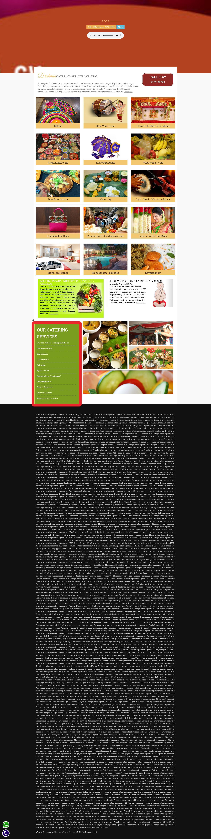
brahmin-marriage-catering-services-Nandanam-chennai (120, 557)
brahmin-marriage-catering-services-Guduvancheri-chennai (119, 472)
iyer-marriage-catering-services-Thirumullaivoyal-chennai (88, 805)
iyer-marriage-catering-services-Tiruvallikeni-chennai (119, 811)
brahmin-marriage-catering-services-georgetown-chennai (138, 464)
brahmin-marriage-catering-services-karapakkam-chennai (120, 491)
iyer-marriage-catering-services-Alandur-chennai (147, 680)
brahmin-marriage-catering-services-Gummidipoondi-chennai (88, 475)
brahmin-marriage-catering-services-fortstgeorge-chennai (85, 464)
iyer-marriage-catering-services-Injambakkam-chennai (128, 710)
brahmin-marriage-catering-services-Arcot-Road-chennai (139, 431)
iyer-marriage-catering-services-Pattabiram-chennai (97, 770)
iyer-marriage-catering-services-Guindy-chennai (129, 707)
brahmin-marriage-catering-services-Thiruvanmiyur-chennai (72, 658)
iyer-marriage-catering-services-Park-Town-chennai (136, 767)
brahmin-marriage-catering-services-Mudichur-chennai (123, 551)
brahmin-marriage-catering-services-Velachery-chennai (139, 671)
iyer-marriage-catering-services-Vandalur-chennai (58, 822)
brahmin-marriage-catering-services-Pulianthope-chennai (131, 620)
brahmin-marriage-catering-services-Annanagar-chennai (61, 428)
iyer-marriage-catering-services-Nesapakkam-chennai (70, 759)
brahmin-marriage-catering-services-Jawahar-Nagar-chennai (120, 486)
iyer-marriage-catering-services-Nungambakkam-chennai (80, 762)
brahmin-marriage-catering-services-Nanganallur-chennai (99, 559)
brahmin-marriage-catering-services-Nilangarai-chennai (104, 570)
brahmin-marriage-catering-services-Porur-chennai (116, 617)
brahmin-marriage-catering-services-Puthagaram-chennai (86, 625)
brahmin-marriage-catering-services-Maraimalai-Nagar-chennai (145, 535)
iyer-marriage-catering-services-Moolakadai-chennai (86, 748)
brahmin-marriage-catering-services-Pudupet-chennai (80, 620)
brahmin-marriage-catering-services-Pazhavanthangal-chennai (145, 598)
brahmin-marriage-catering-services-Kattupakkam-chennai (94, 494)
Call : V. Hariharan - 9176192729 (101, 27)
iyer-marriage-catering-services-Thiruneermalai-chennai (142, 805)
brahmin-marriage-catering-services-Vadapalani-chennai (147, 666)
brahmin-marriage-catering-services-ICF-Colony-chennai (109, 477)
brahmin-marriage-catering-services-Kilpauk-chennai (139, 499)
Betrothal (41, 365)
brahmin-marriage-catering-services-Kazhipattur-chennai (148, 494)
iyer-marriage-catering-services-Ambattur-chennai (69, 685)
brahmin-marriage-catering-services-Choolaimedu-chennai (137, 450)
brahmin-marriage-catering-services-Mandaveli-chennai (147, 529)
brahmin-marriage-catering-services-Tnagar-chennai (114, 663)
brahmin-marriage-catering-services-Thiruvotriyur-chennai (128, 658)
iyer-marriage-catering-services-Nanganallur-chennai (150, 754)
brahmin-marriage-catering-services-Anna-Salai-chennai (86, 431)
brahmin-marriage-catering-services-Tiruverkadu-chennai (62, 663)
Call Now (158, 79)
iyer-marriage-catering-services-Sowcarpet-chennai (58, 800)
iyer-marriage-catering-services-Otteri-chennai (130, 762)
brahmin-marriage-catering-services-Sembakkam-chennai (121, 641)
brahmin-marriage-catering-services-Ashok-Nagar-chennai (111, 434)
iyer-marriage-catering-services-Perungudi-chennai (88, 778)
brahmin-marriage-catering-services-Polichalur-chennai (61, 611)
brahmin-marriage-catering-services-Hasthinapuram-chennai (146, 475)
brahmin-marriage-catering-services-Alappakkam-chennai (97, 420)
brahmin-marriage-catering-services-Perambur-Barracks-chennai (124, 600)
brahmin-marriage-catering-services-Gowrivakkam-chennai (90, 469)
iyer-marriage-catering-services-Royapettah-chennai (70, 789)
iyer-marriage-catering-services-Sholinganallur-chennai (97, 797)
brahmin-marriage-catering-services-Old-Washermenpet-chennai (146, 578)
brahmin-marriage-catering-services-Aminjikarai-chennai (92, 425)
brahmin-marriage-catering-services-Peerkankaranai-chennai (63, 600)
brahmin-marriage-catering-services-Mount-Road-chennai (70, 551)
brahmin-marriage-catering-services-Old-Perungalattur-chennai (87, 578)
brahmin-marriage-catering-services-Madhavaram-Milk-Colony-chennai (115, 521)
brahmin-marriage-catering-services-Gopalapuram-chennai (112, 466)
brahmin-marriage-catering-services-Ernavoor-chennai (140, 458)
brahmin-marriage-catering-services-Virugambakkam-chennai (111, 674)
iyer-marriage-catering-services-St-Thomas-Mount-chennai (109, 800)
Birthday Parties (44, 381)
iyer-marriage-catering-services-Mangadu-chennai (67, 740)
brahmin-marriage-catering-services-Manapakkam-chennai (91, 529)
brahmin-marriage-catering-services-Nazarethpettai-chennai (63, 562)
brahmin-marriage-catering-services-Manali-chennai (114, 526)
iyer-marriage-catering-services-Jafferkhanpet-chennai (92, 712)
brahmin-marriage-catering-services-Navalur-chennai (150, 559)
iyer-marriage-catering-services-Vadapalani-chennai (136, 816)
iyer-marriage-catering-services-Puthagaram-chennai (99, 784)
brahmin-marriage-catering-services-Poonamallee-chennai (138, 614)
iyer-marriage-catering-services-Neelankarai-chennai (107, 756)
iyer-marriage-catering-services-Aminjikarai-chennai (119, 685)
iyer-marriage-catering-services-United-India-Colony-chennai (83, 816)
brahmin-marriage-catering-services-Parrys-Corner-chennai (136, 592)
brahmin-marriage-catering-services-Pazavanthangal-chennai (87, 598)
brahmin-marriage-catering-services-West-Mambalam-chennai (141, 677)
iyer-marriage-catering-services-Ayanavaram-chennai (129, 691)
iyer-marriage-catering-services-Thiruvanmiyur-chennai (107, 808)
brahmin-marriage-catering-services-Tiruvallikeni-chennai (96, 661)
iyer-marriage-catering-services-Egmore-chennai (57, 701)
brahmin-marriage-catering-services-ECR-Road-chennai (74, 455)
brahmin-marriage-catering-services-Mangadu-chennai (121, 532)
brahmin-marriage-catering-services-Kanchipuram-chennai (146, 488)
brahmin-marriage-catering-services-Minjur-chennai (112, 543)
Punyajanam (42, 354)
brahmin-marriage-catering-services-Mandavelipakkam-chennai (65, 532)
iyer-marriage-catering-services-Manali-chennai (146, 734)
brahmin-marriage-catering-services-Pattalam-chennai (110, 595)
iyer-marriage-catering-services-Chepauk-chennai (137, 693)
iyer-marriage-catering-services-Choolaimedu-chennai (101, 699)
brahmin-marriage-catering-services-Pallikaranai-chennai (115, 589)
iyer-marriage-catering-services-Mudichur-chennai (94, 751)
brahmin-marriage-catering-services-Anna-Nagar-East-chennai (118, 428)
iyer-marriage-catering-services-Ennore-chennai (153, 701)
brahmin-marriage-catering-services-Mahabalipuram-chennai (146, 524)
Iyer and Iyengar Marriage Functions (53, 343)
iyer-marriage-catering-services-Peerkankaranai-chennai (117, 773)
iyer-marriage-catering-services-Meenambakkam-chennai (125, 743)
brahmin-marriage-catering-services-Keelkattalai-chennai (62, 496)
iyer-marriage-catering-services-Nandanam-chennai (101, 754)
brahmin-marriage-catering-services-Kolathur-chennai (139, 505)
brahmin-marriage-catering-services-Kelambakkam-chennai (119, 496)
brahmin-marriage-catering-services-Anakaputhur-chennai (147, 425)
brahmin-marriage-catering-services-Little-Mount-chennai (81, 518)
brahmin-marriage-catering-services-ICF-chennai (58, 477)
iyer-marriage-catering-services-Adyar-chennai (103, 680)
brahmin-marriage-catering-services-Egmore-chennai (124, 455)
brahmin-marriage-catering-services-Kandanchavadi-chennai (63, 491)
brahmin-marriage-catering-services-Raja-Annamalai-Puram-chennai (117, 628)
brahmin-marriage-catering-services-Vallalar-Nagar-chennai (121, 669)
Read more (128, 92)
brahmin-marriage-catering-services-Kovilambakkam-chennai (145, 513)
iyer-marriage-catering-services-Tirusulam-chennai (69, 811)
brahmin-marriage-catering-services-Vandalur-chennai (88, 671)
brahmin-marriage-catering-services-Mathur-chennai (59, 537)
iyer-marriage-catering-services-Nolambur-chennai (120, 759)
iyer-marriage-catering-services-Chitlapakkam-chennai (144, 696)
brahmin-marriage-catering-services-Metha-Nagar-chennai (89, 540)
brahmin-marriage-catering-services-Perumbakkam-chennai (119, 606)
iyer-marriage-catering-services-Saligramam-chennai (78, 792)
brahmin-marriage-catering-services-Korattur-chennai (105, 507)
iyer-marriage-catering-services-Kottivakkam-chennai (135, 723)
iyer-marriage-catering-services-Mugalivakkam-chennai (144, 751)
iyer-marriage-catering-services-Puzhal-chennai (147, 784)
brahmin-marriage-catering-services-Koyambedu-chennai (61, 516)
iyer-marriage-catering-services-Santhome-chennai (128, 792)
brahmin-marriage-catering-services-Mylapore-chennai (148, 554)
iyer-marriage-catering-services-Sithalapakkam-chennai (149, 797)
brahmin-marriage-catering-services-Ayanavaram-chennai (102, 439)
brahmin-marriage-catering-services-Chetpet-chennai (141, 445)
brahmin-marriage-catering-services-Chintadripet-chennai (112, 447)
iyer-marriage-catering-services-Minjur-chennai (84, 745)
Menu (120, 27)
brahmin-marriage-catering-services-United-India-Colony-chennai (87, 666)
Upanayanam (43, 359)
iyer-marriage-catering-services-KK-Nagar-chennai (119, 718)
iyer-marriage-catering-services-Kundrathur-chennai (105, 729)
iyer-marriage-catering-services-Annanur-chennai (78, 688)
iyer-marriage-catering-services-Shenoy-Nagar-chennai (135, 795)
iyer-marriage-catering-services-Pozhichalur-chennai (90, 781)
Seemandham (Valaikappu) (49, 376)
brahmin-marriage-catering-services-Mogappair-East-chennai (129, 546)
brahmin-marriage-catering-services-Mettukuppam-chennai (146, 540)
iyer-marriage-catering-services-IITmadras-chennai (79, 710)
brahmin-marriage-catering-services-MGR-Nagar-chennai (61, 543)
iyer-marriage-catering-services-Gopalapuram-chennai (81, 707)
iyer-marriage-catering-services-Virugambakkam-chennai (70, 825)
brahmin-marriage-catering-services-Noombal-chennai (70, 573)
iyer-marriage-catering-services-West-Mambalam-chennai (84, 827)
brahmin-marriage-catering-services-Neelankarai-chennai (120, 562)
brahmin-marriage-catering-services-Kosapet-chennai (69, 510)
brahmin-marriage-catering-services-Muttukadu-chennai (94, 554)
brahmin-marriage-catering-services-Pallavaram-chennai (61, 589)
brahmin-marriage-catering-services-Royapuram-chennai (139, 636)
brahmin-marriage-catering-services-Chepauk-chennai (91, 445)
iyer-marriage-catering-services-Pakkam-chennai (80, 764)
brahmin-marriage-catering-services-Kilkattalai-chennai (86, 499)
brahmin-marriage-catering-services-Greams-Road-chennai (147, 469)
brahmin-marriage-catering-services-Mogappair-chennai (75, 546)
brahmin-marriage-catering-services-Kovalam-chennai (90, 513)
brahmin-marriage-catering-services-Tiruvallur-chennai (149, 661)
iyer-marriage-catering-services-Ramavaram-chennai (110, 786)
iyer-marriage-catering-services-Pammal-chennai (87, 767)
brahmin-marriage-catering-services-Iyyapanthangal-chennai (146, 483)
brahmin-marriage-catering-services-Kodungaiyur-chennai (86, 505)
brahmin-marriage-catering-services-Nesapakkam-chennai (128, 567)
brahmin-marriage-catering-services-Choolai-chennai (83, 450)
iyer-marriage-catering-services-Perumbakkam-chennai (127, 775)
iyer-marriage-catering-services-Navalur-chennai (57, 756)
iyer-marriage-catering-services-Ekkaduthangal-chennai (105, 701)
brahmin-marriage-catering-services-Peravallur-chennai (95, 603)
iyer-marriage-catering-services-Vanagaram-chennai (150, 819)
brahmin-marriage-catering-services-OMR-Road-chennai (62, 581)
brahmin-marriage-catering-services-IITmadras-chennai (123, 480)
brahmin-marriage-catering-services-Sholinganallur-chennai (147, 644)
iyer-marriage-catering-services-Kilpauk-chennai (70, 718)
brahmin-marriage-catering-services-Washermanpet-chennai (83, 677)
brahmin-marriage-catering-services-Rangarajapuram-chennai (63, 633)
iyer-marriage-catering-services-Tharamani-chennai (119, 803)
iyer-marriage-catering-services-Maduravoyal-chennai (98, 734)
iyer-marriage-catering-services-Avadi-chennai (83, 691)
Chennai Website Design (64, 832)
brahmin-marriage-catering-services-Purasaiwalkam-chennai (107, 622)
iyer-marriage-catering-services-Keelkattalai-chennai (106, 715)
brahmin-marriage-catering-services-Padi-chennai (125, 584)
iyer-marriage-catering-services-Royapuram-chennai (119, 789)
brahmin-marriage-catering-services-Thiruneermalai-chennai (98, 655)
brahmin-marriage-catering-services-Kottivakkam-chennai (121, 510)
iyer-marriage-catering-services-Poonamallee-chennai (136, 778)
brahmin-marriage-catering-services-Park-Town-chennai (80, 592)
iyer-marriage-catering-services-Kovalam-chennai (94, 726)
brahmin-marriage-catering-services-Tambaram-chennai (95, 650)
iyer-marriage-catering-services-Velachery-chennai (107, 822)
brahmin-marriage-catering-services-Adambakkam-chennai (120, 414)
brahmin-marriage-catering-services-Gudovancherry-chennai (63, 472)
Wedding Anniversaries (47, 398)
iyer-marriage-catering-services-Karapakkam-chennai (144, 712)
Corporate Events (44, 393)
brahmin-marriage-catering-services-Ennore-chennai (90, 458)
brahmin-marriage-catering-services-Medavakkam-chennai (112, 537)
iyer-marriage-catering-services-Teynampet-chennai (70, 803)
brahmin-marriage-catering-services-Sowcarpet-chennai (120, 647)
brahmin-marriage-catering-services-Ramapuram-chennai (94, 630)
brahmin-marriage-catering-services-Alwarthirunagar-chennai (64, 423)
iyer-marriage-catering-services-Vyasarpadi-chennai (121, 825)
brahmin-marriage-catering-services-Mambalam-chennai (61, 526)
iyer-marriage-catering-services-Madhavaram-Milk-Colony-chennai (128, 732)
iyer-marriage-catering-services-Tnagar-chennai (123, 814)
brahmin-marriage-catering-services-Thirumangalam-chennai (118, 652)
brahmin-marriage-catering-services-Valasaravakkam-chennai (64, 669)
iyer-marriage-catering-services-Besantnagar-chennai (88, 693)
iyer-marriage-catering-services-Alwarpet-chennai (105, 682)
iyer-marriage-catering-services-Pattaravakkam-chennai (148, 770)
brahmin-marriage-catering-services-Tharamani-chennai (61, 652)
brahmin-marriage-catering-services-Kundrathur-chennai (114, 516)
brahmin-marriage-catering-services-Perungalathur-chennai (92, 609)
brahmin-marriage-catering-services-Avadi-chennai (132, 436)
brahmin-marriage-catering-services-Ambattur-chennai (120, 423)
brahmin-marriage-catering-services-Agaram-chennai (82, 417)
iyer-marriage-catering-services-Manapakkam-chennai (110, 737)
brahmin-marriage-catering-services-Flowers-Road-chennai (110, 461)
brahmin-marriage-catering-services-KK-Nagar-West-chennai (109, 502)
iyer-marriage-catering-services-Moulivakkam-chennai (135, 748)
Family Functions (45, 387)
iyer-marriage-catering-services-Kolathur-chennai (130, 721)
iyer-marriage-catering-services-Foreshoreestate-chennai (61, 704)
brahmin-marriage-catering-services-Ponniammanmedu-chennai (82, 614)
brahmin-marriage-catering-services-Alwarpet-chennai (149, 420)
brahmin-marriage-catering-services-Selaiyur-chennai (69, 641)
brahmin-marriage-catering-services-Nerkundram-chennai (72, 567)
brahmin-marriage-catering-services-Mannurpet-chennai (88, 535)
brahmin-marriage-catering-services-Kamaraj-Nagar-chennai (90, 488)
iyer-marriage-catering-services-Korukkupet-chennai (85, 723)
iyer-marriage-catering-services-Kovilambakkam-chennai (143, 726)
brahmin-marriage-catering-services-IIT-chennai (74, 480)
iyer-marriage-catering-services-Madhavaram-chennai (71, 732)
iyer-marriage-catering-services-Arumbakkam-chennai (127, 688)
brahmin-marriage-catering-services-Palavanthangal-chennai (145, 587)
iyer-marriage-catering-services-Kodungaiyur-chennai (82, 721)
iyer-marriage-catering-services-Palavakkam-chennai (128, 764)
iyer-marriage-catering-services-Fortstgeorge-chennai (116, 704)
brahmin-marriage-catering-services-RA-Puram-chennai (121, 633)
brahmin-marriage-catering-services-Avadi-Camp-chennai (80, 436)
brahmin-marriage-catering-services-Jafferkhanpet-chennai (63, 486)
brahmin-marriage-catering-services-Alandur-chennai (132, 417)
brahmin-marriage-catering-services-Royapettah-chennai (87, 636)
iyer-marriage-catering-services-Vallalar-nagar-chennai (100, 819)
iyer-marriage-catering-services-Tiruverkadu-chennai (77, 814)
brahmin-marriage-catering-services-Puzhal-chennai (139, 625)
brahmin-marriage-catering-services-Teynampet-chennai (148, 650)
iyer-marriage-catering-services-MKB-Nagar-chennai (129, 745)
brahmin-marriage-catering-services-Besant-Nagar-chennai (71, 442)
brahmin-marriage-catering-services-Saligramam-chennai (104, 639)
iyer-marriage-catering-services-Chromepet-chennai (150, 699)
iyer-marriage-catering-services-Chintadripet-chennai (93, 696)
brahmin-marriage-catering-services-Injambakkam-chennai (91, 483)
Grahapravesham (44, 348)
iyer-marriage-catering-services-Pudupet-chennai (138, 781)
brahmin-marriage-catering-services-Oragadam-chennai (115, 581)
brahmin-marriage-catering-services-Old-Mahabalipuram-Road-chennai (108, 576)
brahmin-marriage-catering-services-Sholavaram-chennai (91, 644)
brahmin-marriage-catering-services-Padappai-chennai (75, 584)
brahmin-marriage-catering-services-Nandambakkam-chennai (64, 557)
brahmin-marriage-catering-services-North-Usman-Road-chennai (126, 573)
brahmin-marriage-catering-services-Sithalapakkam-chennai (63, 647)
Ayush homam (43, 370)
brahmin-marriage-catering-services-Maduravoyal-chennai (91, 524)
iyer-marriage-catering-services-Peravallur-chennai (77, 775)
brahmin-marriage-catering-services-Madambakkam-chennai (137, 518)
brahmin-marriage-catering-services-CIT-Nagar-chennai (105, 453)
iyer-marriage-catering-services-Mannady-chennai (114, 740)
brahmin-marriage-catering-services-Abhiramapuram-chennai (64, 414)
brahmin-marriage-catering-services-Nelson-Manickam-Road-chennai (96, 565)
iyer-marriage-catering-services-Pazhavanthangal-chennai (62, 773)
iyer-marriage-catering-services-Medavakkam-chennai (71, 743)
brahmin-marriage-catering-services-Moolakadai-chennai (101, 548)
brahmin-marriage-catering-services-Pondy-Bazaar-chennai (114, 611)
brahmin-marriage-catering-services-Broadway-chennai (123, 442)
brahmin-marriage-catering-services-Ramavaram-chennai (148, 630)
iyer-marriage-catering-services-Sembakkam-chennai (85, 795)
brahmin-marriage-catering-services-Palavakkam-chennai (89, 587)
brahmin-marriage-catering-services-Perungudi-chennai (148, 609)
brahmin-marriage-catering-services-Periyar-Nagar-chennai (62, 606)
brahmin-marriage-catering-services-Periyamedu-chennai (148, 603)
